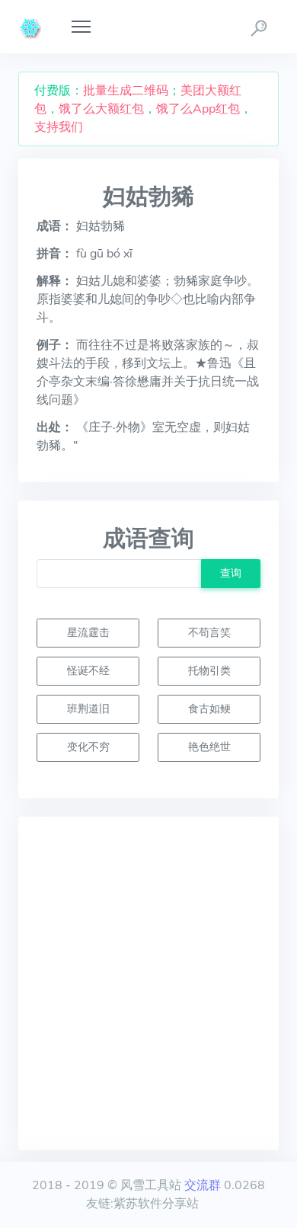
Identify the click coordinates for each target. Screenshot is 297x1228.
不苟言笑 (209, 632)
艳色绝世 (209, 746)
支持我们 (58, 127)
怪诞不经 (88, 670)
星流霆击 (88, 632)
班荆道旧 (88, 708)
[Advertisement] (148, 983)
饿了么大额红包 (101, 109)
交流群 (202, 1185)
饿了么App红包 (198, 109)
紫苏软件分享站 (156, 1203)
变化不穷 (88, 746)
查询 (230, 572)
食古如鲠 (209, 708)
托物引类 (209, 670)
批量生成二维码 (125, 90)
